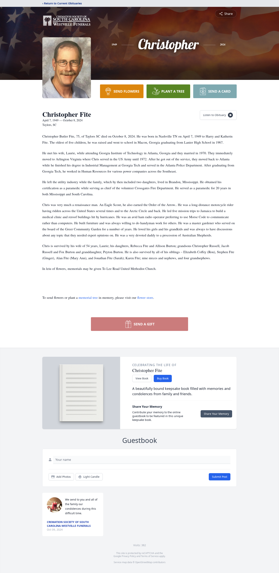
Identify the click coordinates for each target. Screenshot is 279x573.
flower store (145, 297)
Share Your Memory (216, 414)
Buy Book (163, 378)
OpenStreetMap (143, 562)
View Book (142, 378)
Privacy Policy (129, 556)
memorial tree (88, 297)
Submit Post (219, 476)
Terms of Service (150, 556)
